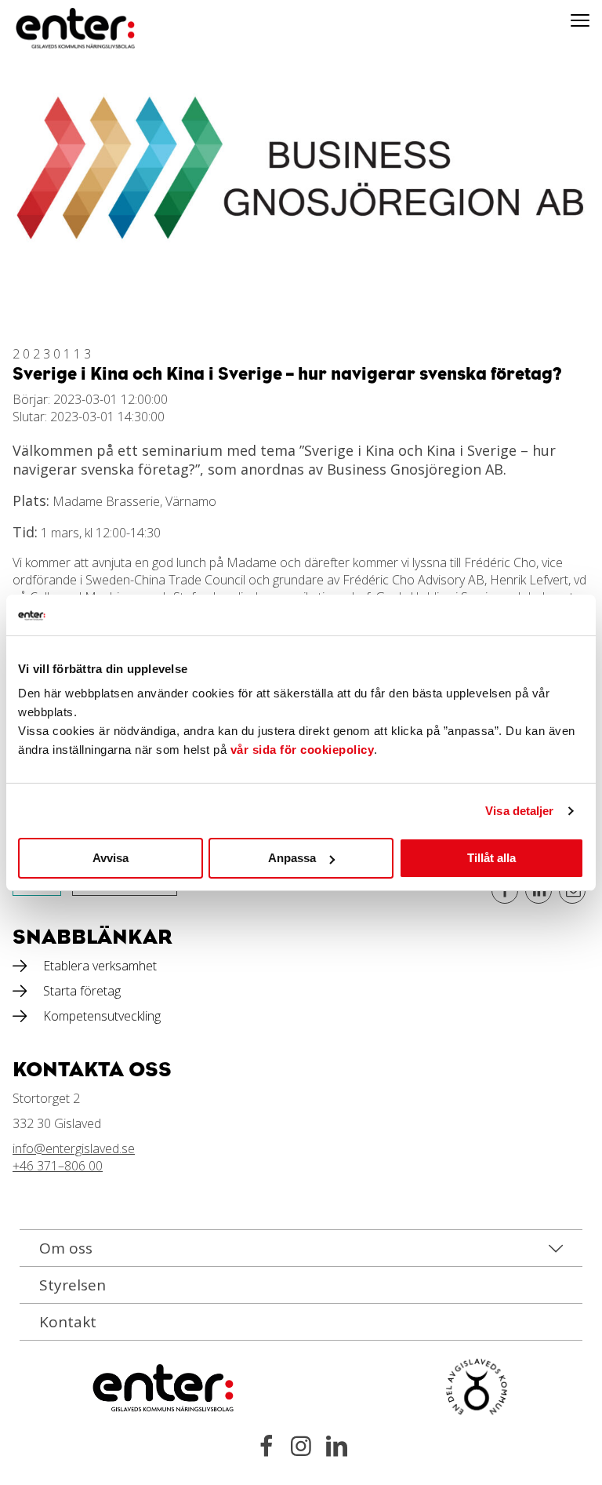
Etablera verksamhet (100, 965)
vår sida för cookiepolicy (302, 749)
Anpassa (292, 857)
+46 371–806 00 (58, 1165)
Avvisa (110, 857)
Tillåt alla (491, 857)
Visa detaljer (519, 810)
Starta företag (82, 990)
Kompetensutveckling (102, 1016)
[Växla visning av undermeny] (580, 19)
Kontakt (67, 1322)
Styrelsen (72, 1285)
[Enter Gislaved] (59, 29)
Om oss (65, 1248)
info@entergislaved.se (74, 1148)
